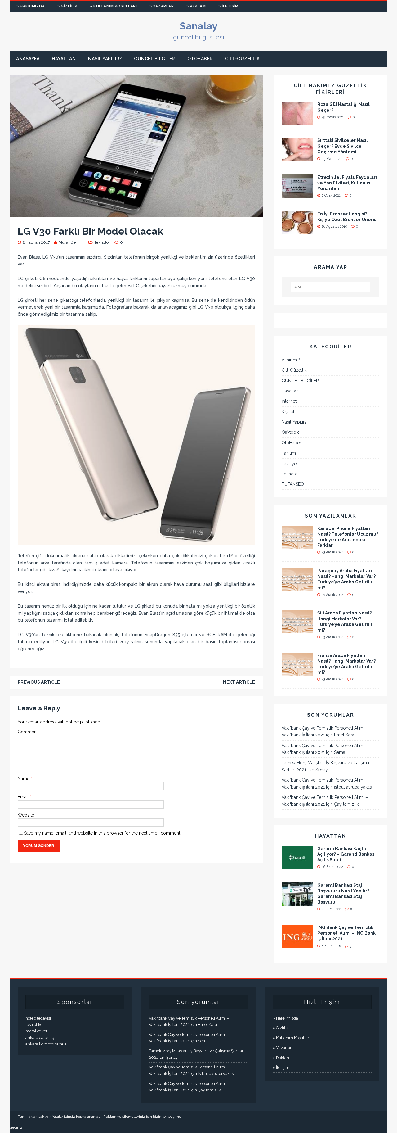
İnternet (289, 401)
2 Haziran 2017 (36, 242)
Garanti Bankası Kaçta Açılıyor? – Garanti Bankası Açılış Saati (346, 854)
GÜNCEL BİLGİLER (154, 58)
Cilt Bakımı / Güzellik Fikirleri (330, 89)
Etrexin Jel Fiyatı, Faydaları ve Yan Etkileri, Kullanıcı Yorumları (347, 183)
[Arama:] (330, 287)
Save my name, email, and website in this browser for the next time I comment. (102, 833)
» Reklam (196, 6)
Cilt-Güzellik (242, 58)
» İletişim (228, 6)
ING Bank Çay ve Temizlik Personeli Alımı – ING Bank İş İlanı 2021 (346, 933)
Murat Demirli (71, 242)
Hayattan (64, 58)
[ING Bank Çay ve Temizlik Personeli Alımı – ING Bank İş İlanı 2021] (297, 944)
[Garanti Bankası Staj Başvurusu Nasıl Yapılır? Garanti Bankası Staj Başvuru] (297, 902)
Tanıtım (289, 453)
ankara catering (39, 1037)
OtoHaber (200, 58)
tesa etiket (34, 1024)
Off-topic (291, 432)
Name (24, 778)
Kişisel (288, 411)
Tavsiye (289, 463)
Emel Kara (344, 734)
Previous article (39, 682)
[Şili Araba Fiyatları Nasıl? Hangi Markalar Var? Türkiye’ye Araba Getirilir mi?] (297, 630)
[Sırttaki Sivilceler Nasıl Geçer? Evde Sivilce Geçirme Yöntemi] (297, 157)
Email (24, 796)
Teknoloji (102, 242)
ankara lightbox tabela (46, 1044)
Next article (239, 682)
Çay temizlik (346, 804)
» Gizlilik (67, 6)
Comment (28, 731)
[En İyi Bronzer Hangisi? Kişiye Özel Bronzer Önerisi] (297, 230)
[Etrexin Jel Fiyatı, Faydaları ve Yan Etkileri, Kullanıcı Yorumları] (297, 194)
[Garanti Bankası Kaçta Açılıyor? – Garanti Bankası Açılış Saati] (297, 865)
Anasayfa (27, 58)
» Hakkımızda (30, 6)
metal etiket (36, 1031)
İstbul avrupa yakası (353, 787)
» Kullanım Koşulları (113, 6)
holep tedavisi (38, 1018)
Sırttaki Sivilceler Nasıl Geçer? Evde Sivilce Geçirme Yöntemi (342, 146)
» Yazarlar (161, 6)
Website (26, 815)
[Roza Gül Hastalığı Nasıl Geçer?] (297, 121)
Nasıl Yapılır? (105, 58)
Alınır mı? (291, 359)
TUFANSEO (293, 484)
